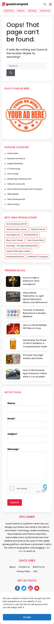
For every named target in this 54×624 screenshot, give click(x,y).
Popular (20, 10)
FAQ (35, 571)
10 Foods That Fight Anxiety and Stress (33, 357)
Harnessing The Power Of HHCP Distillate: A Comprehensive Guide (35, 343)
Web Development (16, 199)
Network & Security (16, 184)
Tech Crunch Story (35, 240)
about (13, 567)
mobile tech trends (15, 256)
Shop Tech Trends (14, 240)
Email (11, 418)
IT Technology (13, 168)
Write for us (45, 10)
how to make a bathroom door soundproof (31, 281)
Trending (32, 10)
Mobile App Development (19, 179)
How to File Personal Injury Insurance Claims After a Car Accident (35, 373)
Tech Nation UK (13, 234)
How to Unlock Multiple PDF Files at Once (35, 326)
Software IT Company (38, 256)
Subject (12, 434)
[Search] (10, 72)
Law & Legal (12, 173)
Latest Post (8, 10)
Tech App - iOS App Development (22, 245)
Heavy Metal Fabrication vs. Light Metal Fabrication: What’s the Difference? (35, 297)
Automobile (12, 153)
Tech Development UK (16, 224)
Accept (27, 617)
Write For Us (38, 567)
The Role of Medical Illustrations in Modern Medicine (34, 313)
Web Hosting (13, 204)
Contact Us (24, 567)
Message (13, 449)
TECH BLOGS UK (31, 234)
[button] (43, 4)
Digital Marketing (15, 163)
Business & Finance (16, 158)
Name (11, 403)
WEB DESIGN (12, 194)
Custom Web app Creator (18, 251)
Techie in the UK (38, 229)
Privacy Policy (23, 571)
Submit (14, 502)
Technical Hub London (16, 229)
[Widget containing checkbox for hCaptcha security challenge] (27, 488)
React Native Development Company (24, 189)
